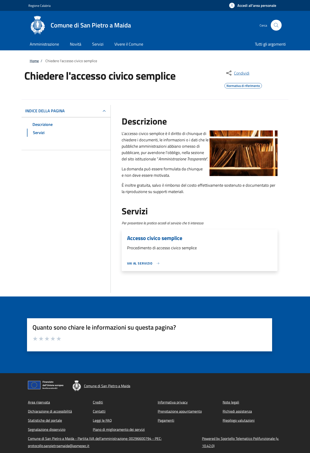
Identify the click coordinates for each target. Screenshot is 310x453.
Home (34, 61)
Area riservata (39, 402)
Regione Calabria (39, 5)
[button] (253, 5)
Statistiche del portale (45, 420)
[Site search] (276, 25)
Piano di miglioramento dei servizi (119, 429)
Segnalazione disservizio (46, 429)
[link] (144, 263)
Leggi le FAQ (102, 420)
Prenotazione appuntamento (180, 411)
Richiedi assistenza (237, 411)
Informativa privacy (173, 402)
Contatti (99, 411)
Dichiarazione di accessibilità (50, 411)
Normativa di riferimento (243, 85)
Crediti (98, 402)
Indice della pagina (45, 111)
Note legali (231, 402)
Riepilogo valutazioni (239, 420)
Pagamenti (166, 420)
